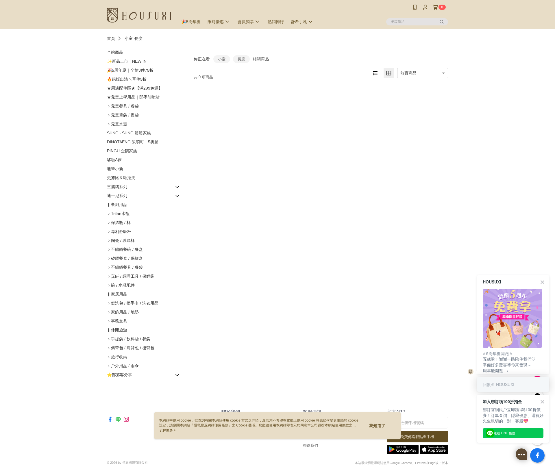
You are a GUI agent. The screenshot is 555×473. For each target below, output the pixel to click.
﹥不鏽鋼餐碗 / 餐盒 (125, 249)
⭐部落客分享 (119, 374)
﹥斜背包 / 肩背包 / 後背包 (130, 348)
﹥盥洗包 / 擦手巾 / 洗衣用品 (132, 303)
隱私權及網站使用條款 (211, 425)
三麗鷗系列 (117, 186)
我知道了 (377, 425)
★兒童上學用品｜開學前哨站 (133, 97)
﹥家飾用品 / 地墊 (123, 312)
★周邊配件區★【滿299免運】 (134, 88)
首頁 (111, 38)
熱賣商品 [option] (408, 73)
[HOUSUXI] (139, 15)
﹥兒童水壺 (117, 124)
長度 (138, 38)
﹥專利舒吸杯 (119, 231)
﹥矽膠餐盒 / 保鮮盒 (125, 258)
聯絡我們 (310, 445)
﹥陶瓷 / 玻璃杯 (121, 240)
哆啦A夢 (114, 159)
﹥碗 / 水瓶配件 (121, 285)
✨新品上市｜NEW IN (127, 61)
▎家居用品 (117, 294)
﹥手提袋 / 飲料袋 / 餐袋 (128, 339)
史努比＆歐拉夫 (121, 177)
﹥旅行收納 (117, 357)
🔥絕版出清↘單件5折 (127, 79)
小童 (129, 38)
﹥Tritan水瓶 (118, 213)
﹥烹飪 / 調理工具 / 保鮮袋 (130, 276)
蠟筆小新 (115, 168)
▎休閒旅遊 (117, 330)
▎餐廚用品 (117, 204)
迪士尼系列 (117, 195)
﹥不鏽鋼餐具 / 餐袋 (125, 267)
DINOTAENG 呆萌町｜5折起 (132, 142)
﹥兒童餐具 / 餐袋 (123, 106)
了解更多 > (167, 430)
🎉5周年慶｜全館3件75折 (130, 70)
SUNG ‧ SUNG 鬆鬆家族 (129, 133)
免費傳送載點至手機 (417, 437)
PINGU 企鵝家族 (122, 151)
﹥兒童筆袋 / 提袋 (123, 115)
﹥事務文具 (117, 321)
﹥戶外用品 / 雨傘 (123, 365)
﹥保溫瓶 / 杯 (119, 222)
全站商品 (115, 52)
